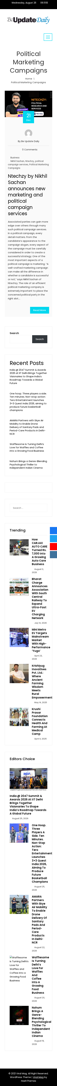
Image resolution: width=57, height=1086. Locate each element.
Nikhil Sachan (17, 161)
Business (14, 157)
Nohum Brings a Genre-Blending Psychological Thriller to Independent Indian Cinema (28, 464)
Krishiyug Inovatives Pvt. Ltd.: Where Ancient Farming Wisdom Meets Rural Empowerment (42, 681)
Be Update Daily (30, 141)
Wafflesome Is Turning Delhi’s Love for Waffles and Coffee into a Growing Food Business (27, 447)
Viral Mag (38, 1077)
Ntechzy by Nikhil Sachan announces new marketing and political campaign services (27, 195)
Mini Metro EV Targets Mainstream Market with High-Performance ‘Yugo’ (41, 640)
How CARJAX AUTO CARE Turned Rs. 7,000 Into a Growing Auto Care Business (39, 552)
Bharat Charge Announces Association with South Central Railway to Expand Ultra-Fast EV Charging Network (40, 598)
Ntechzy (29, 161)
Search (14, 333)
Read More (39, 310)
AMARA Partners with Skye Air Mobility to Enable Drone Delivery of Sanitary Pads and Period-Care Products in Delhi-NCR (27, 427)
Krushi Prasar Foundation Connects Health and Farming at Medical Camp (40, 721)
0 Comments (29, 149)
